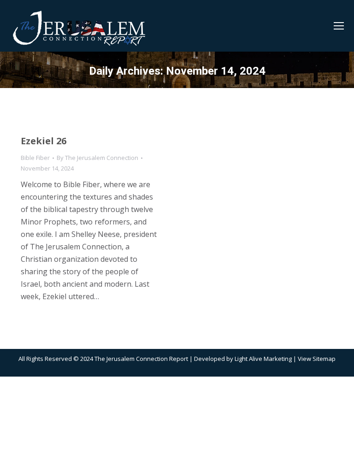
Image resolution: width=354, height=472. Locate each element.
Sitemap (324, 358)
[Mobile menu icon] (339, 26)
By (97, 157)
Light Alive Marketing (263, 358)
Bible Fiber (35, 157)
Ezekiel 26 (43, 141)
